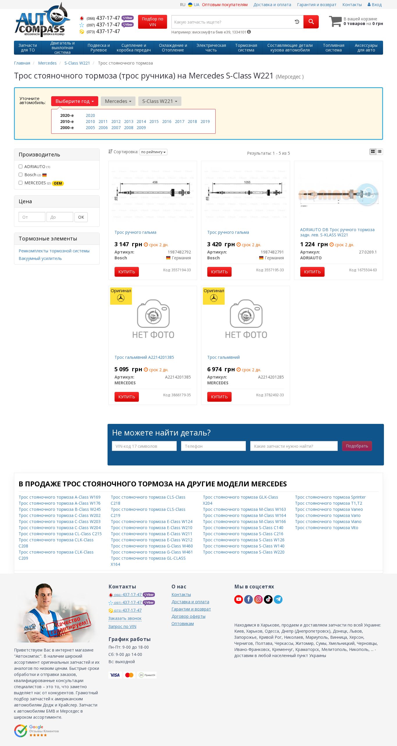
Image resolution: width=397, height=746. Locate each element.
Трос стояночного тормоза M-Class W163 (244, 509)
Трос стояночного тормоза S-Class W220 (244, 552)
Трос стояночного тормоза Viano (328, 521)
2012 (116, 121)
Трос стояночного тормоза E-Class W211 (151, 533)
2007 (116, 127)
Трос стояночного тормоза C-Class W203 (60, 521)
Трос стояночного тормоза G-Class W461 (152, 552)
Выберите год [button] (73, 101)
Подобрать (357, 446)
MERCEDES (43, 182)
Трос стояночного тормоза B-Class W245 (60, 509)
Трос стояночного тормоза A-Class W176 (60, 503)
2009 (141, 127)
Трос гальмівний (223, 357)
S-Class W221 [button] (158, 101)
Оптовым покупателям (225, 4)
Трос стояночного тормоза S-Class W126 (244, 539)
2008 (128, 127)
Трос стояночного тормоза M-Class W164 (244, 515)
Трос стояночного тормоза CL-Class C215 (60, 533)
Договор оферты (188, 616)
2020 (90, 115)
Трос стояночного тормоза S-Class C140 (243, 527)
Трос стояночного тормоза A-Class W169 (60, 497)
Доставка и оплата (272, 4)
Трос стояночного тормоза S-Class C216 (243, 533)
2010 (90, 121)
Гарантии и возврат (191, 609)
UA (196, 4)
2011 (103, 121)
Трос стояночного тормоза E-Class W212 (151, 539)
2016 (166, 121)
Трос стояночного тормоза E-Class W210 (151, 527)
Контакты (352, 4)
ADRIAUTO (37, 166)
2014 (141, 121)
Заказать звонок (125, 618)
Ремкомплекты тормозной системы (54, 251)
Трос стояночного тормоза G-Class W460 (152, 546)
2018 (192, 121)
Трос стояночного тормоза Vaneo (329, 509)
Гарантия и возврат (317, 4)
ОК (81, 217)
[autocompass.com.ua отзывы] (36, 730)
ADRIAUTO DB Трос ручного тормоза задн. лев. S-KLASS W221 (337, 232)
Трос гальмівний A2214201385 (144, 357)
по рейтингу (152, 151)
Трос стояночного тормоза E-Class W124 (151, 521)
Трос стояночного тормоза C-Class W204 (60, 527)
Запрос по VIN (122, 626)
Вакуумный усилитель (40, 258)
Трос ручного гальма (135, 232)
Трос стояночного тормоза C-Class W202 (60, 515)
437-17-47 (104, 17)
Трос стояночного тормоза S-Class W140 (244, 546)
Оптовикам (182, 623)
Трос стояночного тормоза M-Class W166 (244, 521)
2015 (154, 121)
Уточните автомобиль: (32, 100)
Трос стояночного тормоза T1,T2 (328, 503)
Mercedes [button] (116, 101)
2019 (205, 121)
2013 (128, 121)
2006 (103, 127)
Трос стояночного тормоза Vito (326, 527)
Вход (376, 4)
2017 (179, 121)
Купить (126, 271)
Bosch (32, 174)
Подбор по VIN (152, 21)
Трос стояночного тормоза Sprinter (330, 497)
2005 (90, 127)
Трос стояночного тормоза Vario (328, 515)
